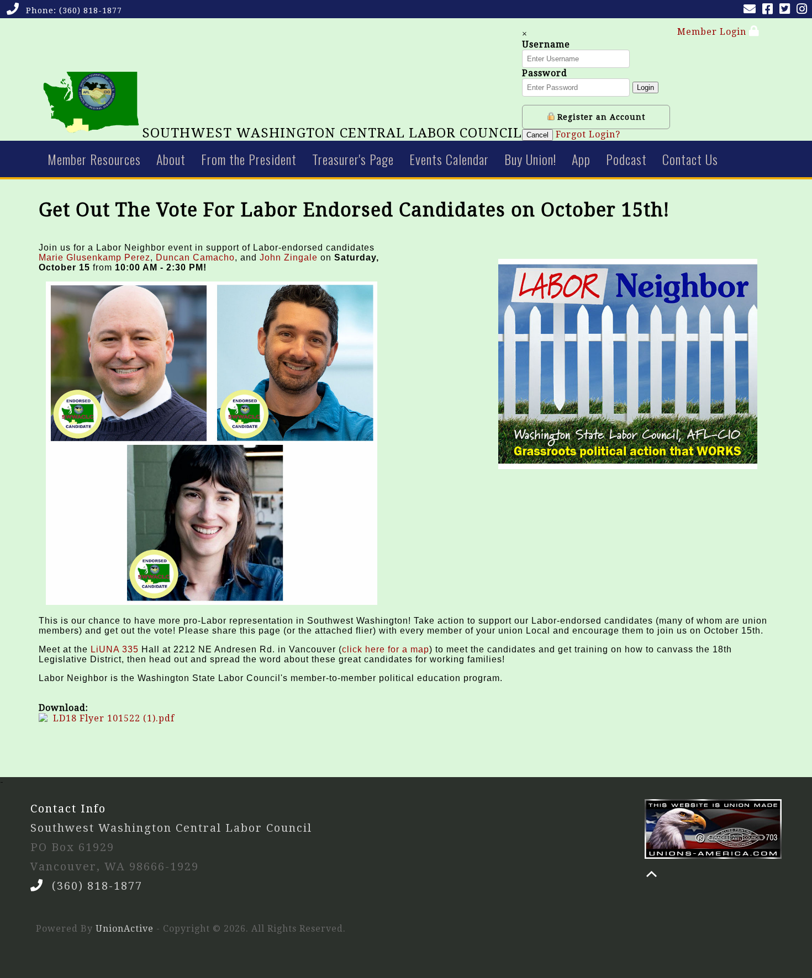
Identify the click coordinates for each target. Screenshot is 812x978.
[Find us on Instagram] (804, 10)
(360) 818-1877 (90, 10)
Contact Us (690, 159)
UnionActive (125, 928)
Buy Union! (530, 159)
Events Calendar (449, 159)
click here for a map (385, 649)
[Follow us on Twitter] (786, 10)
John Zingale (289, 257)
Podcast (626, 159)
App (581, 159)
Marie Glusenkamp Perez (94, 257)
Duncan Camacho (195, 257)
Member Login (713, 31)
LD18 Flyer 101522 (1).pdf (114, 718)
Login (645, 87)
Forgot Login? (588, 134)
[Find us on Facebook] (769, 10)
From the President (249, 159)
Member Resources (94, 159)
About (171, 159)
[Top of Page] (651, 874)
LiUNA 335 (115, 649)
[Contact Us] (752, 10)
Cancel (537, 135)
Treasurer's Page (353, 159)
